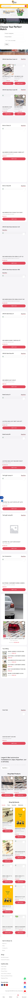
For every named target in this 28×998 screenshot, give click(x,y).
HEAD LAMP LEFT (6, 423)
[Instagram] (25, 983)
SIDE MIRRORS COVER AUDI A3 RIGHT (7, 107)
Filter (7, 44)
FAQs (3, 945)
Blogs (3, 950)
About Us (4, 943)
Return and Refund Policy (6, 975)
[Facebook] (25, 987)
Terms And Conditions (6, 973)
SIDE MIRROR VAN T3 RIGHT (9, 380)
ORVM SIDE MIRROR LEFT (8, 342)
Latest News (3, 968)
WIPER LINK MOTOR (6, 856)
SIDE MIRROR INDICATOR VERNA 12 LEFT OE (12, 256)
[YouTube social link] (7, 985)
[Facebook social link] (2, 985)
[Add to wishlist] (12, 66)
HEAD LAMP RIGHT (6, 462)
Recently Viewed (4, 957)
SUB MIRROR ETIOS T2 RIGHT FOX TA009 (12, 212)
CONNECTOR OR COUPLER (8, 584)
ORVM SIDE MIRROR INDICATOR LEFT (10, 258)
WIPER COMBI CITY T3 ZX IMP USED (7, 876)
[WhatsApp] (25, 978)
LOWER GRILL (4, 790)
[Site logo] (14, 2)
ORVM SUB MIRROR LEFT (8, 154)
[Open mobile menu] (1, 2)
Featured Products (5, 959)
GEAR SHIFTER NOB (6, 738)
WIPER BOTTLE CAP (6, 907)
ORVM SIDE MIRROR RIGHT (8, 382)
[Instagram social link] (4, 985)
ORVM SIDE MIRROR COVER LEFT (6, 78)
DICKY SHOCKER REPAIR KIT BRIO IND (16, 669)
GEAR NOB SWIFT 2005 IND (9, 736)
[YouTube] (25, 991)
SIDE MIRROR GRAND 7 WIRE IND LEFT (11, 340)
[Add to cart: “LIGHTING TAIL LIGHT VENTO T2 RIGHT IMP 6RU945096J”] (4, 636)
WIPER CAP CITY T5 (6, 906)
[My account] (26, 2)
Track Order (3, 966)
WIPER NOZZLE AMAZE (20, 828)
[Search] (26, 6)
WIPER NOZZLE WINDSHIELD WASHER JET (6, 825)
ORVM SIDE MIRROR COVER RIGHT (6, 109)
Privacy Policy (4, 971)
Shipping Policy (4, 978)
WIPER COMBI (5, 877)
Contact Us (4, 948)
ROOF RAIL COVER (18, 790)
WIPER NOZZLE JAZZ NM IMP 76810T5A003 (7, 823)
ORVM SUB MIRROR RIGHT (8, 214)
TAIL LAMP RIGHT (6, 543)
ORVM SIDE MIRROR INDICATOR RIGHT (11, 301)
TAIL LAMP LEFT (6, 504)
